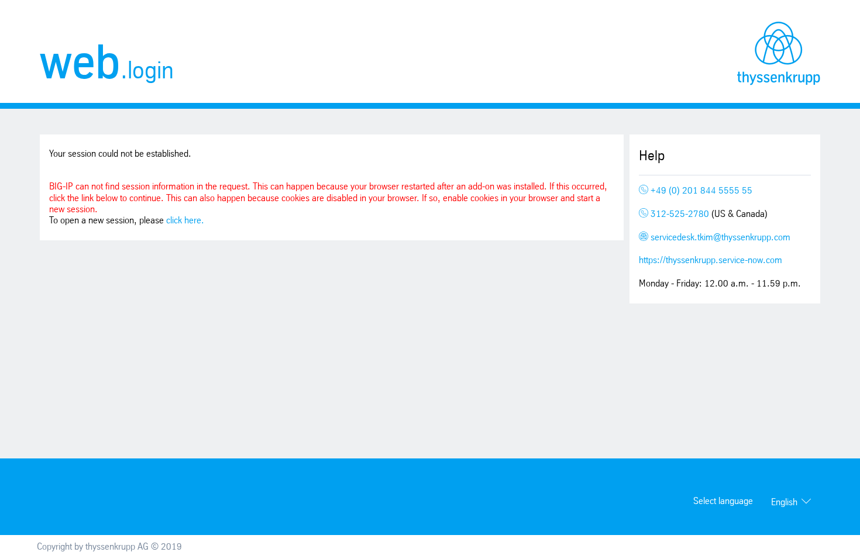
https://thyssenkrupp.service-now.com (710, 260)
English (784, 502)
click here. (185, 220)
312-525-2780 (679, 214)
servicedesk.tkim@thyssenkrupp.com (719, 237)
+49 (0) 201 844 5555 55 (700, 191)
